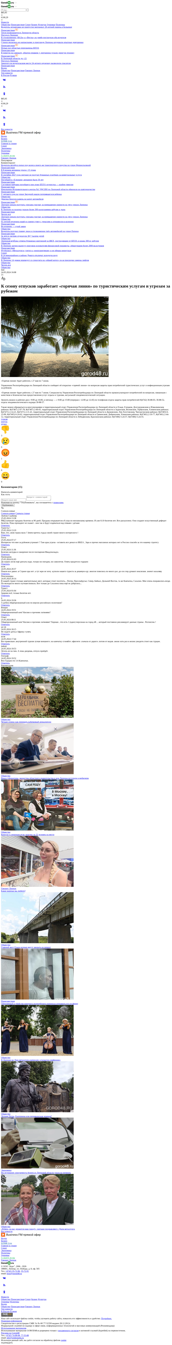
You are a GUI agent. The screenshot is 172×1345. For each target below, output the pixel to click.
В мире (13, 75)
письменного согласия (68, 1330)
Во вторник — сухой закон (13, 226)
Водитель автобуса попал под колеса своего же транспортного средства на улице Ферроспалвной (46, 165)
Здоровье (51, 24)
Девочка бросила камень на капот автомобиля (22, 199)
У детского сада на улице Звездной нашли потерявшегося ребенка (31, 194)
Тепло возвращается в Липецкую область (20, 33)
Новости (5, 22)
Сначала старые (22, 513)
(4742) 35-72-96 (13, 1271)
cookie (63, 1340)
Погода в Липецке (9, 35)
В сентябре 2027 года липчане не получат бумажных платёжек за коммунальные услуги (41, 175)
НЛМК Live (6, 141)
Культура (42, 24)
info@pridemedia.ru (15, 1338)
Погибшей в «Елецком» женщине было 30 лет (22, 180)
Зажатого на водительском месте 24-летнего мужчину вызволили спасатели (36, 63)
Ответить (5, 525)
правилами (58, 502)
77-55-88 (25, 1335)
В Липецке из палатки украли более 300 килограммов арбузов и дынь (33, 209)
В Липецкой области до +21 (14, 58)
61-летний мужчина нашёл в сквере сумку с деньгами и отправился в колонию (37, 221)
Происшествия (17, 24)
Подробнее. (106, 1318)
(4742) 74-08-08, (13, 1335)
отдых (4, 424)
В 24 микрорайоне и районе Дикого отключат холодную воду (29, 255)
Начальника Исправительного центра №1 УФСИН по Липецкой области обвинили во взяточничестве (48, 189)
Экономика (6, 148)
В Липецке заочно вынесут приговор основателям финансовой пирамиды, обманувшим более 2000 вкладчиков (52, 246)
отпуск (4, 421)
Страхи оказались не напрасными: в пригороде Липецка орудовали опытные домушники (42, 42)
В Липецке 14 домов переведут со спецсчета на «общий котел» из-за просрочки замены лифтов (45, 260)
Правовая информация (11, 1321)
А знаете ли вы (8, 155)
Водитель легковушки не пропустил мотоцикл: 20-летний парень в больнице (36, 27)
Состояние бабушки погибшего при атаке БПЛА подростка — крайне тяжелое (37, 184)
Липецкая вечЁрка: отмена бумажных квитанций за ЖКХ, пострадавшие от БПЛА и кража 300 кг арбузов (50, 241)
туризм (4, 419)
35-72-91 (25, 1271)
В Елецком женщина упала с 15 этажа (18, 170)
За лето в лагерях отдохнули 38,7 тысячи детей (22, 236)
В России (5, 75)
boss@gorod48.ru (14, 1273)
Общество (5, 24)
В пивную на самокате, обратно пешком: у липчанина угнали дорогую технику (37, 53)
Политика (60, 24)
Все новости (6, 129)
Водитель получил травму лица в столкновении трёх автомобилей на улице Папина (40, 231)
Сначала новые (8, 513)
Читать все (6, 214)
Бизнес (34, 24)
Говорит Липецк (32, 70)
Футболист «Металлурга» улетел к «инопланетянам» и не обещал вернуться (36, 250)
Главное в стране (9, 143)
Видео (4, 68)
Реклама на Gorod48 (10, 1333)
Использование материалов (13, 1328)
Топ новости (7, 73)
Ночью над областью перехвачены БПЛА (20, 48)
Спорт (28, 24)
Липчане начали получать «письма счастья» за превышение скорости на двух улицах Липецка (44, 205)
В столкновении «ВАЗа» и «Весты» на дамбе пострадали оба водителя (33, 37)
